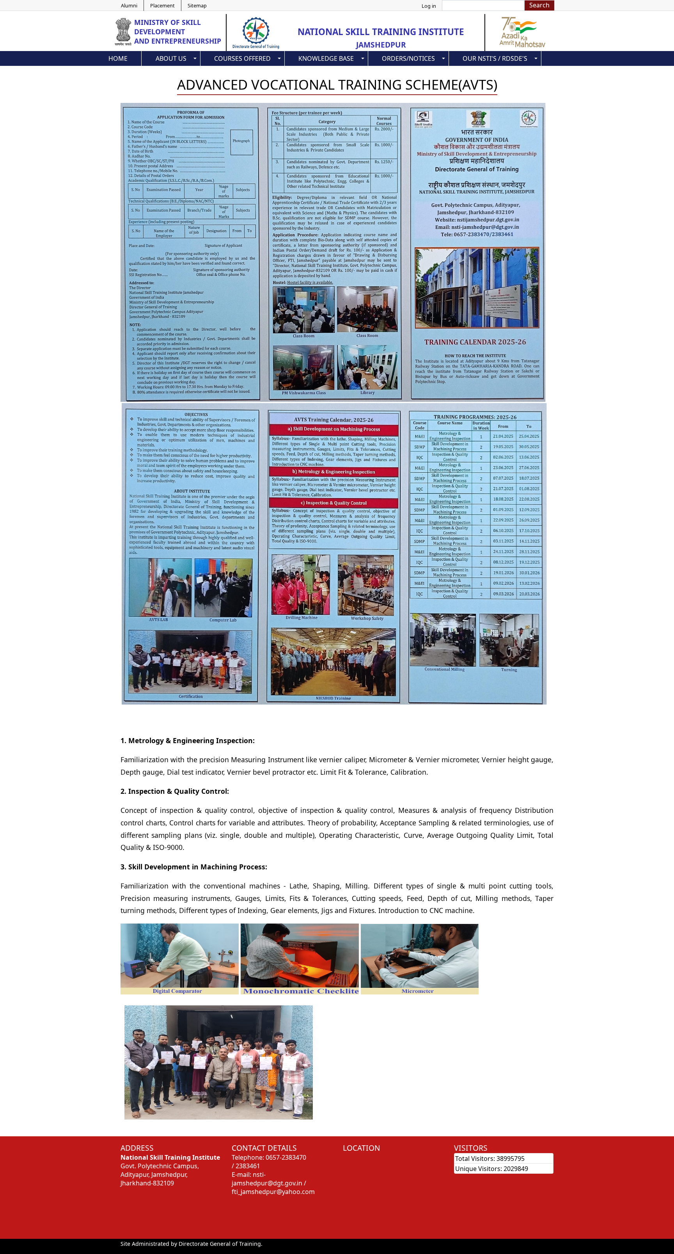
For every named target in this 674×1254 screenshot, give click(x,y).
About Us (171, 58)
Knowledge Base (326, 58)
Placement (162, 5)
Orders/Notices (408, 58)
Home (118, 58)
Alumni (129, 5)
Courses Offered (242, 58)
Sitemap (197, 5)
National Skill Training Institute (381, 32)
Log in (429, 5)
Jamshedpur (381, 44)
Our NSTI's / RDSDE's (495, 58)
